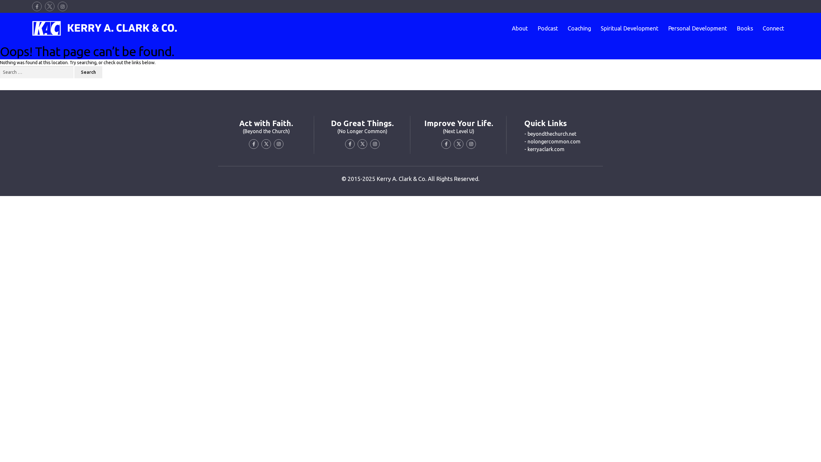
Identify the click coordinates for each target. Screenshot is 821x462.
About (520, 28)
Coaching (579, 28)
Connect (773, 28)
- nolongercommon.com (552, 141)
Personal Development (697, 28)
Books (745, 28)
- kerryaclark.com (544, 149)
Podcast (547, 28)
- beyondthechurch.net (550, 134)
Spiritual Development (629, 28)
